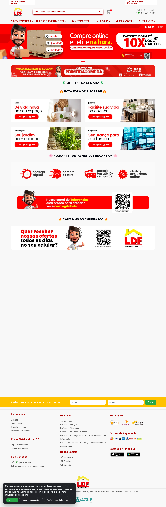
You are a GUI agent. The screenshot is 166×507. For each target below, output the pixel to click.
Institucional (18, 414)
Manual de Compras (19, 448)
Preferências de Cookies (57, 500)
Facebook (68, 461)
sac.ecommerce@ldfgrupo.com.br (29, 466)
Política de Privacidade (69, 428)
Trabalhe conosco (18, 427)
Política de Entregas (68, 424)
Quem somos (17, 423)
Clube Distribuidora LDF (25, 439)
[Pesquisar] (100, 11)
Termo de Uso (66, 421)
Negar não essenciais (31, 500)
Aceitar (12, 500)
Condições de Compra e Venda (73, 432)
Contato (14, 420)
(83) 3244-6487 (25, 462)
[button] (83, 61)
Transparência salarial (20, 431)
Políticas (65, 415)
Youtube (67, 465)
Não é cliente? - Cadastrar (136, 3)
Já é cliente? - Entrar (19, 3)
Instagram (68, 457)
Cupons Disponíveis (19, 445)
